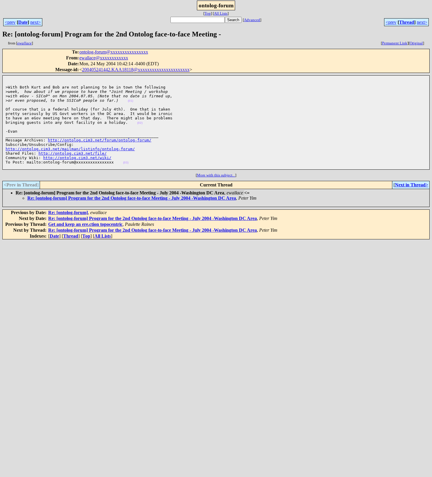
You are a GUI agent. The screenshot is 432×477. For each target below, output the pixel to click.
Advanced (252, 20)
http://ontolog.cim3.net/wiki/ (77, 158)
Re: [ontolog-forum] (68, 212)
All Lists (220, 13)
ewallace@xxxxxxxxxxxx (103, 57)
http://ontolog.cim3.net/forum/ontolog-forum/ (99, 140)
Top (208, 13)
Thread (406, 22)
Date (23, 22)
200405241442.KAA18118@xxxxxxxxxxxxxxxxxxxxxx (136, 69)
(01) (130, 100)
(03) (125, 162)
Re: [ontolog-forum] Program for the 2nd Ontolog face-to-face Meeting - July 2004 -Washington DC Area (131, 198)
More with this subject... (216, 175)
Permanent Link (394, 43)
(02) (140, 122)
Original (416, 43)
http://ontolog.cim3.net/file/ (72, 153)
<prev (10, 22)
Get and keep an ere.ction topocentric (85, 224)
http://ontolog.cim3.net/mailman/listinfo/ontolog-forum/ (70, 149)
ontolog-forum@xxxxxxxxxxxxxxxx (113, 51)
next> (35, 22)
